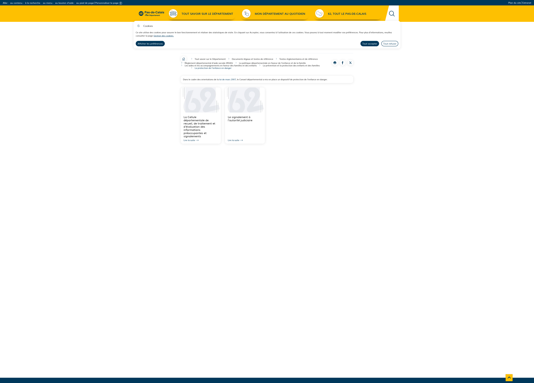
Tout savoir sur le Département (207, 13)
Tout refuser (389, 43)
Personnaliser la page (106, 3)
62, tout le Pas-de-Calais (347, 13)
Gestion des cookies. (164, 35)
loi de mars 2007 (227, 79)
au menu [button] (47, 3)
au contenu (16, 3)
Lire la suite (189, 140)
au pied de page (85, 3)
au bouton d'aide (64, 3)
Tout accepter (369, 43)
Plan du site (514, 2)
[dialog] (267, 35)
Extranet (526, 2)
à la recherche (32, 3)
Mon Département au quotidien (280, 13)
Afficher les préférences (150, 43)
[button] (335, 63)
